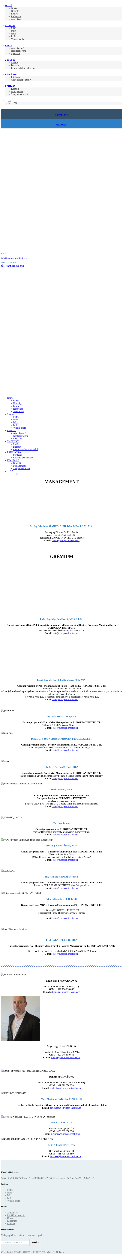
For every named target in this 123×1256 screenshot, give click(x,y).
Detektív (15, 65)
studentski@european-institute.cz (65, 1088)
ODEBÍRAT (36, 1243)
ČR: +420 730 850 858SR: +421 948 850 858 (12, 266)
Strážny (14, 62)
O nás (14, 8)
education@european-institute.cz (65, 1108)
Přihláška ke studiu (16, 1215)
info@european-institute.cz (14, 258)
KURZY (8, 45)
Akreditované (17, 48)
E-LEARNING (61, 115)
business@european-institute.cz (65, 1134)
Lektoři (14, 13)
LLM (13, 36)
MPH (13, 33)
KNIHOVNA (61, 125)
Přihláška (15, 77)
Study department (19, 94)
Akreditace (16, 19)
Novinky (15, 11)
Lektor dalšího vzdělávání (23, 68)
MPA (13, 31)
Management (17, 91)
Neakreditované (18, 50)
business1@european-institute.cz (65, 1156)
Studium (10, 25)
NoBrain (60, 1252)
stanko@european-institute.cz (66, 540)
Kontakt (15, 88)
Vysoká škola (17, 39)
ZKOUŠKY (10, 59)
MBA (14, 28)
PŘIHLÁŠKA (11, 74)
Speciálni (15, 53)
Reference (16, 16)
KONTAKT (10, 86)
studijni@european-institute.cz (65, 992)
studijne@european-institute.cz (65, 1057)
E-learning (12, 1220)
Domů (8, 5)
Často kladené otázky (21, 79)
